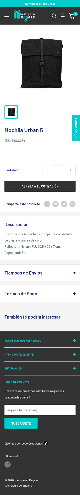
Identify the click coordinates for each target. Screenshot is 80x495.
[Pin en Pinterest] (55, 204)
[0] (72, 16)
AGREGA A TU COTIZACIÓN (40, 186)
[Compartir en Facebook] (47, 204)
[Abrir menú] (6, 16)
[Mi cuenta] (63, 16)
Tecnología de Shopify (18, 485)
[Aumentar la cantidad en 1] (70, 170)
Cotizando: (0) (76, 127)
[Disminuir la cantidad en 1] (47, 170)
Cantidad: (11, 170)
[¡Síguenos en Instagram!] (7, 464)
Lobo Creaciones (32, 443)
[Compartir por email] (72, 204)
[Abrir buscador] (54, 16)
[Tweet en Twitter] (64, 204)
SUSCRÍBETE (21, 423)
